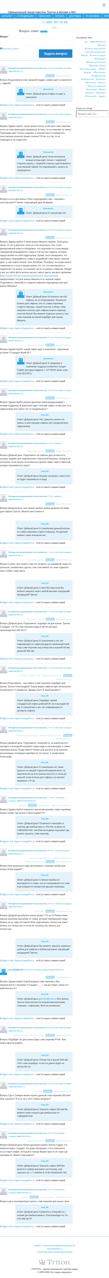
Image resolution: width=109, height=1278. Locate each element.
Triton (54, 27)
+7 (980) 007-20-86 (54, 22)
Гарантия (44, 16)
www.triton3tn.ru (54, 1248)
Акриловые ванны (63, 1251)
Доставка (75, 16)
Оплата (59, 16)
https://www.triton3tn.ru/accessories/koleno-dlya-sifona (28, 275)
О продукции (25, 16)
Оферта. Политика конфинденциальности (54, 1245)
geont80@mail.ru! (48, 998)
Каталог (7, 16)
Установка (92, 16)
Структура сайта (45, 1251)
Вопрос (4, 36)
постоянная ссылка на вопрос (42, 71)
